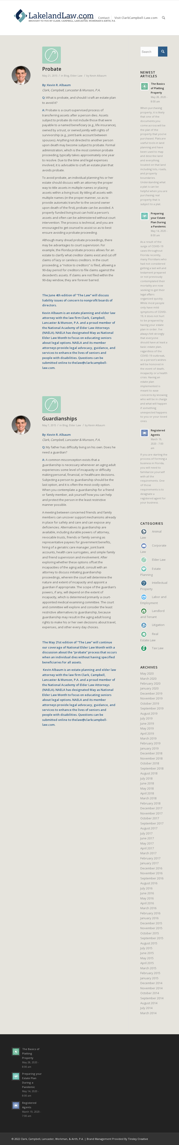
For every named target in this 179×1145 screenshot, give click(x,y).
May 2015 (147, 958)
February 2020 (150, 683)
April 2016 (147, 903)
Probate (51, 69)
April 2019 (147, 733)
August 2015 (148, 943)
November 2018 (151, 758)
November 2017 (151, 813)
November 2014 (151, 988)
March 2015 (148, 968)
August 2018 (148, 773)
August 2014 (148, 1003)
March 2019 (148, 738)
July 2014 (146, 1008)
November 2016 (151, 873)
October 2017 (149, 818)
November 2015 (151, 928)
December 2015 (151, 923)
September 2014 (151, 998)
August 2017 (148, 828)
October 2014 (149, 993)
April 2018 (147, 793)
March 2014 (148, 1013)
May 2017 (147, 843)
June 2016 (147, 893)
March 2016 (148, 908)
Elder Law (76, 75)
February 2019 (150, 743)
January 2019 (149, 748)
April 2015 (147, 963)
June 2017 (147, 838)
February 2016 (150, 913)
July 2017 (146, 833)
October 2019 (149, 703)
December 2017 (151, 808)
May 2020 (147, 673)
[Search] (163, 17)
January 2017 (149, 863)
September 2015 (151, 938)
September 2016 (151, 878)
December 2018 (151, 753)
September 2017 (151, 823)
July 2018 (146, 778)
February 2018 (150, 803)
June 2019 (147, 723)
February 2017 (150, 858)
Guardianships (59, 418)
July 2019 (146, 718)
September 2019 (151, 708)
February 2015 (150, 973)
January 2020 (149, 688)
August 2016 (148, 883)
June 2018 (147, 783)
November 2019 (151, 698)
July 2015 (146, 948)
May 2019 (147, 728)
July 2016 (146, 888)
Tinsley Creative (138, 1139)
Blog (66, 75)
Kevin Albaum (98, 75)
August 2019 (148, 713)
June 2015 (147, 953)
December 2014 (151, 983)
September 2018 (151, 768)
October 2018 (149, 763)
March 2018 (148, 798)
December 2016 (151, 868)
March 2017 (148, 853)
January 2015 (149, 978)
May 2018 (147, 788)
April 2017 (147, 848)
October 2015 (149, 933)
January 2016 (149, 918)
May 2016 (147, 898)
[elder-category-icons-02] (79, 55)
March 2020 (148, 678)
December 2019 (151, 693)
